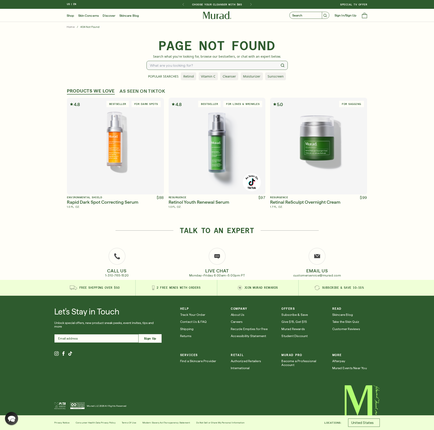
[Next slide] (251, 4)
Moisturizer (251, 76)
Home (71, 26)
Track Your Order (192, 315)
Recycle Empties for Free (249, 329)
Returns (185, 336)
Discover (109, 15)
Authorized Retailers (246, 361)
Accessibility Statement (248, 336)
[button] (364, 16)
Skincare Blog (129, 15)
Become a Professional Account (298, 363)
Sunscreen (276, 76)
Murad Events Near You (349, 368)
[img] (217, 15)
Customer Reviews (346, 329)
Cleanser (229, 76)
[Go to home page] (362, 400)
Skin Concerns (88, 15)
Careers (237, 322)
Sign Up (150, 338)
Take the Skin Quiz (345, 322)
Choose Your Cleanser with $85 (217, 4)
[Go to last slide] (183, 4)
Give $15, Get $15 (294, 322)
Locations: (333, 422)
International (240, 368)
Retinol (188, 76)
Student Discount (294, 336)
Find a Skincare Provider (198, 361)
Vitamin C (208, 76)
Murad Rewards (293, 329)
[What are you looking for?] (283, 65)
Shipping (187, 329)
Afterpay (338, 361)
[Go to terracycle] (77, 405)
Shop (70, 15)
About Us (238, 315)
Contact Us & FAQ (193, 322)
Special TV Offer (353, 4)
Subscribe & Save (294, 315)
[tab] (91, 91)
